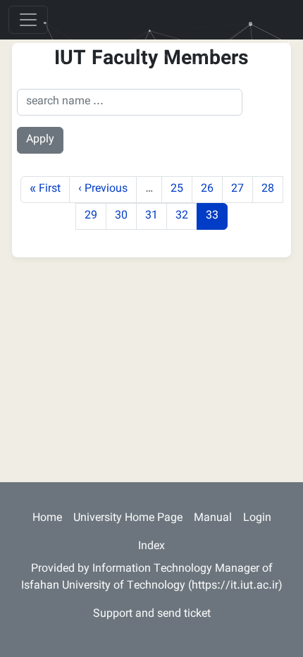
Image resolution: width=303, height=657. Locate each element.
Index (151, 546)
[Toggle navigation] (28, 20)
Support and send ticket (152, 614)
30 (125, 216)
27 (241, 189)
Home (47, 518)
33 (216, 216)
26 (211, 189)
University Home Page (128, 518)
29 (95, 216)
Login (257, 518)
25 (181, 189)
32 (186, 216)
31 (155, 216)
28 (272, 189)
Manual (213, 518)
